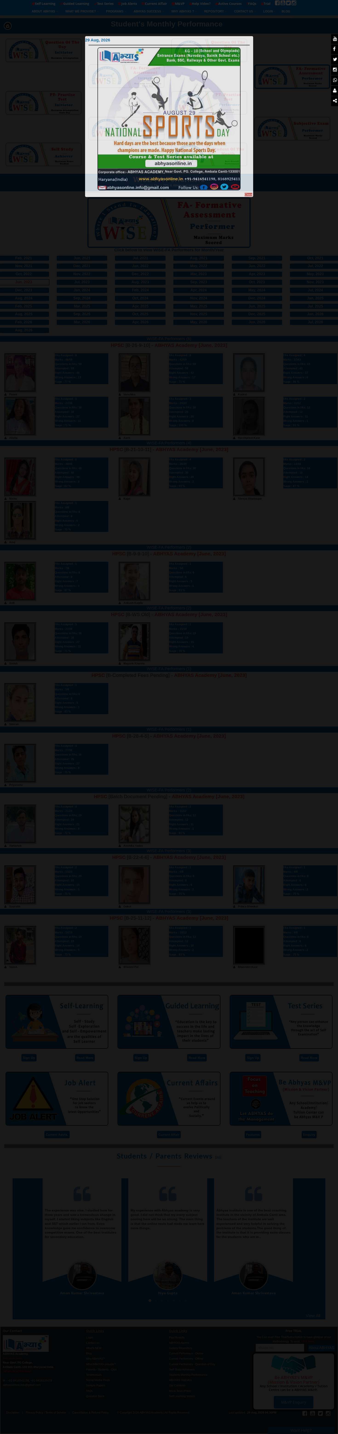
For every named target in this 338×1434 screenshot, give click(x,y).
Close (248, 194)
